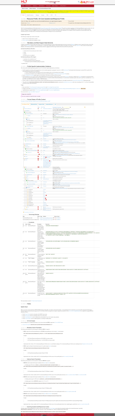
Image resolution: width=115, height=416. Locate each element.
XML (47, 15)
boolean (44, 189)
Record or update (25, 40)
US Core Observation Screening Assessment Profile (37, 87)
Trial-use (28, 23)
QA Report (32, 415)
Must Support (28, 45)
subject (26, 156)
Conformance (28, 5)
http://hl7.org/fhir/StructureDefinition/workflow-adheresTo (64, 114)
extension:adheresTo (29, 113)
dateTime (44, 158)
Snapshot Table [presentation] (41, 104)
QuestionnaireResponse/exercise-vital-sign (58, 88)
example (66, 188)
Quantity (44, 202)
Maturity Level (52, 23)
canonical (44, 120)
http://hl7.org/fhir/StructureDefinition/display (62, 151)
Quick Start (67, 76)
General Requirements (28, 317)
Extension (44, 143)
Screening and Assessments (29, 75)
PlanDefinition (46, 121)
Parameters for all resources (86, 343)
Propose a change (50, 415)
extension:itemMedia (30, 170)
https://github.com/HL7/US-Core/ (41, 12)
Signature (44, 138)
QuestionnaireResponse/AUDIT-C (36, 88)
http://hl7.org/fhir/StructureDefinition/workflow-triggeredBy (64, 127)
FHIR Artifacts (41, 5)
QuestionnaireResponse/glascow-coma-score (73, 88)
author (26, 159)
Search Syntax (27, 315)
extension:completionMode (30, 140)
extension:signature (29, 138)
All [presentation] (55, 104)
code (44, 154)
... (82, 88)
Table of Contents (27, 415)
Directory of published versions (62, 12)
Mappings (37, 15)
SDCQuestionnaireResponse (47, 108)
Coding (44, 199)
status (26, 154)
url (27, 117)
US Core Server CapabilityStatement (53, 90)
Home (23, 5)
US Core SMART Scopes (59, 322)
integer (44, 196)
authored (26, 158)
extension (28, 115)
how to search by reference (67, 356)
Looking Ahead (63, 5)
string (44, 150)
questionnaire (27, 146)
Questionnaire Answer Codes (47, 219)
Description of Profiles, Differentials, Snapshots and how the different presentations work (35, 101)
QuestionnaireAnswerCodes (60, 188)
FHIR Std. (58, 217)
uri (43, 110)
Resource (48, 157)
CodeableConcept (46, 140)
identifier (26, 145)
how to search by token (81, 374)
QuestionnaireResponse (27, 108)
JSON (52, 15)
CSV (32, 300)
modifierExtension (28, 143)
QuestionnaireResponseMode (60, 142)
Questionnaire (66, 70)
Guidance (35, 5)
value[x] (28, 119)
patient (50, 346)
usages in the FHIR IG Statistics (33, 91)
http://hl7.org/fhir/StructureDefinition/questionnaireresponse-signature (65, 139)
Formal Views (78, 45)
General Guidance (28, 318)
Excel (35, 300)
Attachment (45, 170)
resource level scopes (26, 324)
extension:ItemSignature (31, 172)
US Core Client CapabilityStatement (40, 90)
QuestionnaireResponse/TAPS (47, 88)
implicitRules (27, 110)
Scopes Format (27, 314)
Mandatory (72, 44)
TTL (55, 15)
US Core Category (52, 408)
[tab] (25, 104)
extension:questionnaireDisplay (32, 150)
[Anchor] (65, 18)
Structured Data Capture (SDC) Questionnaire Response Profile (51, 28)
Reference (44, 122)
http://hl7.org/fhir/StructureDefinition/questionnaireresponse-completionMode (67, 141)
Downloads (48, 5)
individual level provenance (68, 82)
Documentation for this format (29, 212)
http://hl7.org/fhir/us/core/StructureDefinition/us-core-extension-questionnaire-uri (67, 153)
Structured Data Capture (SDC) (78, 80)
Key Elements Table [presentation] (25, 104)
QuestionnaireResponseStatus (60, 155)
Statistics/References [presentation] (49, 104)
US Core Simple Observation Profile (53, 87)
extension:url (29, 152)
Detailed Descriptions (30, 15)
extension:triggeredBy (29, 126)
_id (57, 331)
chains (80, 76)
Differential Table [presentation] (34, 104)
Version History (55, 5)
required (66, 142)
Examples (42, 15)
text (26, 177)
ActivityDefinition (49, 120)
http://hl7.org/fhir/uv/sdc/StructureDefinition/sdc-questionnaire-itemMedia (66, 171)
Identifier (44, 145)
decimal (44, 195)
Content (23, 15)
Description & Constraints (57, 107)
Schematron (39, 300)
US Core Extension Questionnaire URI (60, 73)
